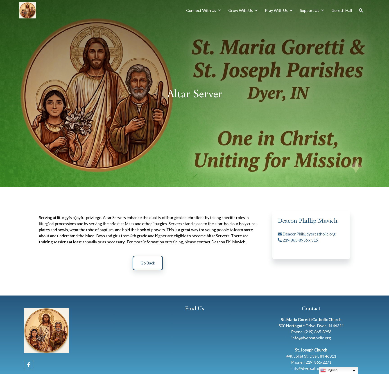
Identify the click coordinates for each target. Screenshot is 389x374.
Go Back (147, 262)
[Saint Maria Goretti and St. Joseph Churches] (27, 10)
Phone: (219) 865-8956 (311, 331)
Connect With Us (201, 10)
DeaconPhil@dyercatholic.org (308, 233)
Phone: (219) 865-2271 (311, 362)
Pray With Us (276, 10)
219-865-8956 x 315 (300, 239)
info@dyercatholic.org (311, 337)
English (331, 370)
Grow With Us (240, 10)
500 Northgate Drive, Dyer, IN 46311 (311, 325)
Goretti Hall (341, 10)
